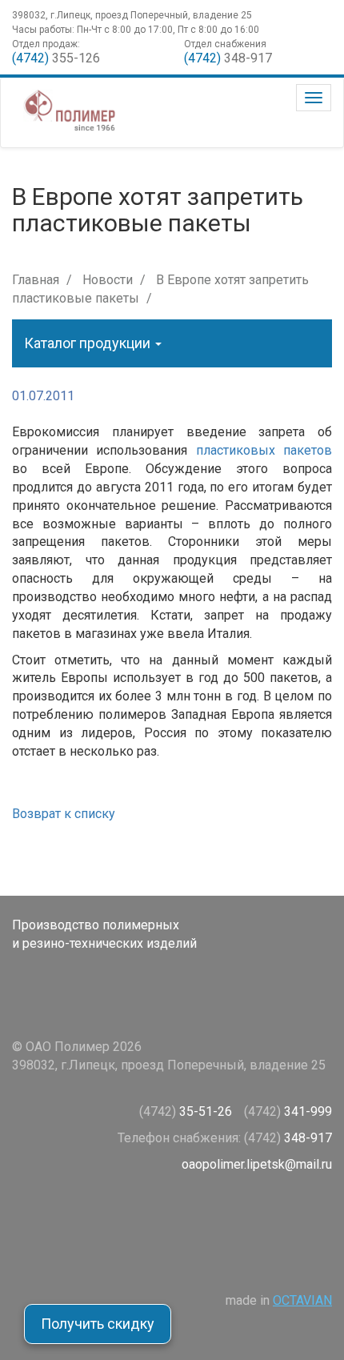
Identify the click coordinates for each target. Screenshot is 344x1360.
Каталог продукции (89, 343)
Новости (107, 279)
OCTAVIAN (302, 1300)
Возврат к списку (63, 813)
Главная (35, 279)
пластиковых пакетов (264, 450)
